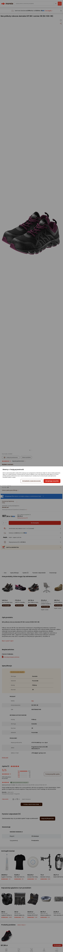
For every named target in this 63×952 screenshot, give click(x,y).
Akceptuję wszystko (52, 481)
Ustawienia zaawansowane (31, 481)
